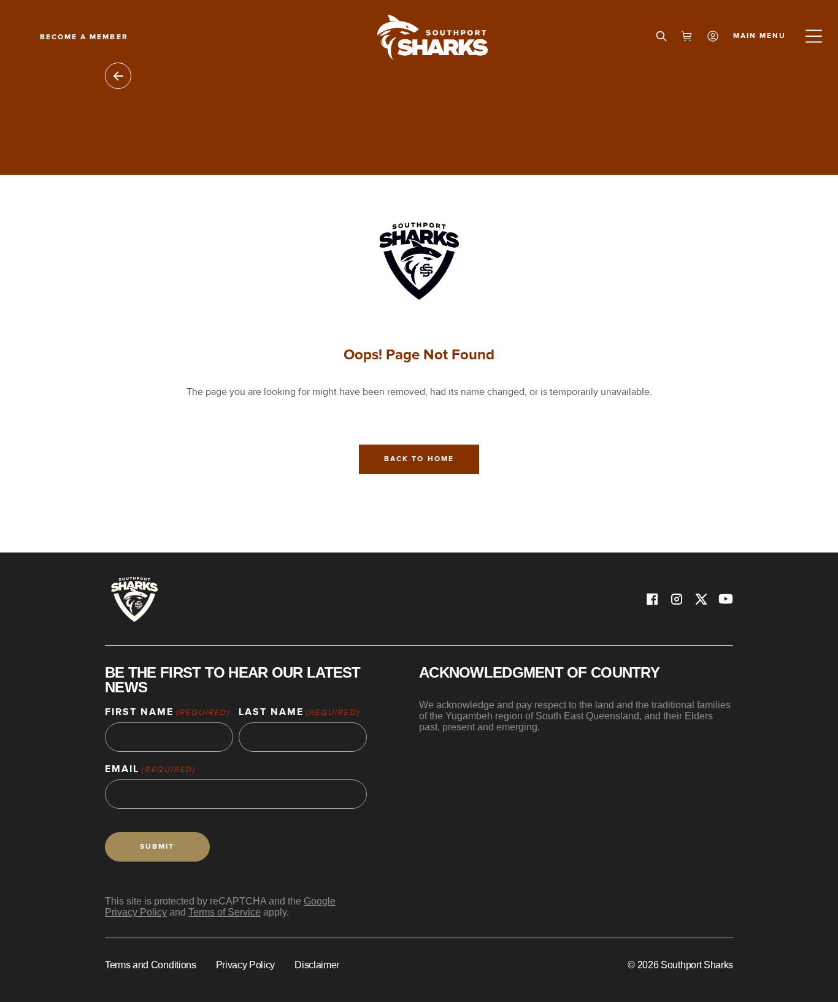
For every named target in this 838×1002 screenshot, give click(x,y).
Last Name (299, 712)
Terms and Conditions (150, 965)
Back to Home (418, 459)
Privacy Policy (245, 965)
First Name (167, 712)
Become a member (84, 37)
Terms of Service (224, 912)
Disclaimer (316, 965)
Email (150, 769)
